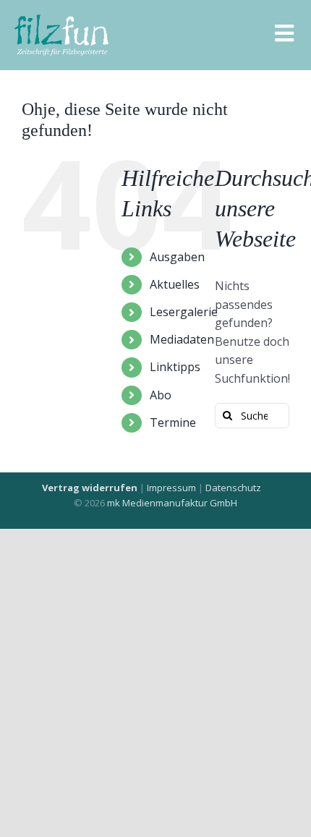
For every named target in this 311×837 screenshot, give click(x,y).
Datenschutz (233, 487)
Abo (160, 395)
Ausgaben (177, 257)
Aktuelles (175, 284)
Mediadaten (182, 339)
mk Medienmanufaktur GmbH (172, 502)
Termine (173, 422)
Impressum (171, 487)
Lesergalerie (184, 312)
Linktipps (175, 367)
